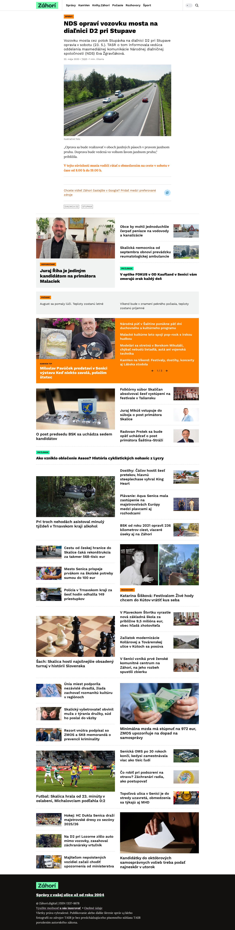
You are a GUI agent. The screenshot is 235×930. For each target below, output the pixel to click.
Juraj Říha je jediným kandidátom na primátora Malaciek (68, 276)
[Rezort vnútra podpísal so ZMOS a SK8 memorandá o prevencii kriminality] (49, 734)
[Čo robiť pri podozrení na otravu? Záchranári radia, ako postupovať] (186, 777)
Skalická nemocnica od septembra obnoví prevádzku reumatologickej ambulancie (145, 252)
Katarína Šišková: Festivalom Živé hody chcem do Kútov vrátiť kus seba (157, 597)
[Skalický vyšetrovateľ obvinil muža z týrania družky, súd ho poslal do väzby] (49, 713)
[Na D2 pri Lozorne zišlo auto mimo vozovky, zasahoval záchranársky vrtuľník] (49, 840)
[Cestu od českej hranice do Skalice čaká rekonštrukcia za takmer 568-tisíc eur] (49, 552)
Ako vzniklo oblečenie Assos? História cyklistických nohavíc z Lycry (100, 458)
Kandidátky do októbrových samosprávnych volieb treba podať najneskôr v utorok (152, 862)
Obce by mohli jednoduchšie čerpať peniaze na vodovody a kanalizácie (144, 231)
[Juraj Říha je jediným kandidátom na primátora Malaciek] (75, 238)
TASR (84, 59)
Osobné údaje (93, 908)
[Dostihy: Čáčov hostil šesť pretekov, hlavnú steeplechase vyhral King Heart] (186, 477)
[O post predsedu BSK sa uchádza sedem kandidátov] (75, 409)
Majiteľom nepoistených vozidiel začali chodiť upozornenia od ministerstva (89, 861)
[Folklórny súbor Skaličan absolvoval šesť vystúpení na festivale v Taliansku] (186, 393)
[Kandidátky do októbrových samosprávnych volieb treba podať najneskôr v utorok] (159, 832)
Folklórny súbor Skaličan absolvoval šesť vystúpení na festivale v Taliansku (145, 393)
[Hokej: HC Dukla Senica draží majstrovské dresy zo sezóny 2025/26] (49, 819)
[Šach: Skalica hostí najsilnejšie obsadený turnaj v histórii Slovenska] (75, 636)
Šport (147, 5)
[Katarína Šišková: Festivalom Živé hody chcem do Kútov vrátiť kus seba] (159, 564)
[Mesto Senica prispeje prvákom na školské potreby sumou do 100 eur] (49, 573)
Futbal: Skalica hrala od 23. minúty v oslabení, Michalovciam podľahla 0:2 (70, 798)
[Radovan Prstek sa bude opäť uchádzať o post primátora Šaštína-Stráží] (186, 435)
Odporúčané (48, 264)
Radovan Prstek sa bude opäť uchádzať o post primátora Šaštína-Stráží (141, 436)
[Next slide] (166, 371)
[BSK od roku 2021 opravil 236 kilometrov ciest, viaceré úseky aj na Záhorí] (186, 529)
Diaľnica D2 (71, 206)
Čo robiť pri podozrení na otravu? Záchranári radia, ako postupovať (142, 776)
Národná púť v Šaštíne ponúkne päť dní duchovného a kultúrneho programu (151, 326)
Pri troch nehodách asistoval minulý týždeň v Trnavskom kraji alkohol (70, 523)
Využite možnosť (58, 908)
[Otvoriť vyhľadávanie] (197, 5)
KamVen (84, 5)
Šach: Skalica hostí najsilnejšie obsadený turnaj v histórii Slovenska (75, 663)
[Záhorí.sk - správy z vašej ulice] (47, 5)
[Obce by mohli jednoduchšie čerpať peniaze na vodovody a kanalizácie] (186, 231)
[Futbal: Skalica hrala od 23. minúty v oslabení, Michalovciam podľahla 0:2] (75, 771)
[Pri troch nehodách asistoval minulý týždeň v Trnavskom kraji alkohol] (75, 496)
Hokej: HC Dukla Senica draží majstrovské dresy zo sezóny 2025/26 (89, 819)
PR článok (126, 268)
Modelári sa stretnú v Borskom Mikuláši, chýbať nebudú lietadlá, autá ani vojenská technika (153, 349)
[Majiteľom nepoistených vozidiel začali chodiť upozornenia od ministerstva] (49, 862)
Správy (71, 5)
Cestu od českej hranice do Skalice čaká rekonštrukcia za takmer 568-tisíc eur (87, 552)
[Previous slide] (152, 371)
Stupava (87, 206)
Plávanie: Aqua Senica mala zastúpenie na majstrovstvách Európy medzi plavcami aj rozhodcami (144, 504)
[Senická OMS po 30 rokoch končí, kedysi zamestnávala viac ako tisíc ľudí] (186, 755)
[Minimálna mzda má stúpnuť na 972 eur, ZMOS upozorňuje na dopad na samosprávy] (159, 703)
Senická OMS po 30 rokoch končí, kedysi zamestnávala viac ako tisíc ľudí (144, 755)
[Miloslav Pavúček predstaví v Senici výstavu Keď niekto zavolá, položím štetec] (75, 338)
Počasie (117, 5)
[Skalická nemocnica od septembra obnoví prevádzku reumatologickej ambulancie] (186, 252)
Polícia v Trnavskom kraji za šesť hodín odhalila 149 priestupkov (88, 594)
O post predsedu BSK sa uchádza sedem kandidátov (74, 436)
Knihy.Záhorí (101, 5)
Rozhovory (133, 5)
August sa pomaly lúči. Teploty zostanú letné (71, 303)
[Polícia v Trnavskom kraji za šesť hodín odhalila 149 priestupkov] (49, 594)
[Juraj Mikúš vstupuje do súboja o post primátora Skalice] (186, 414)
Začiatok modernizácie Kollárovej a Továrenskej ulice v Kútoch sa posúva (141, 642)
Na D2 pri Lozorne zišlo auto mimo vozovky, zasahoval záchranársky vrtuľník (88, 840)
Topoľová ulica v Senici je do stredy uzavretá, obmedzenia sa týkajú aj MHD (145, 798)
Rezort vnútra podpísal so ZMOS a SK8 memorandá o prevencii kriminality (87, 734)
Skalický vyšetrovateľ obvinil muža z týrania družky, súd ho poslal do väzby (89, 713)
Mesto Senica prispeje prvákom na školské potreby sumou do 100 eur (88, 573)
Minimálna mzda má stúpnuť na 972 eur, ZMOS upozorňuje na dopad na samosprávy (158, 733)
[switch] (188, 5)
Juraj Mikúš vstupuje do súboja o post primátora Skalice (141, 414)
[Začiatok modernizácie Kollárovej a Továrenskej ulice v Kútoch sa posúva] (186, 642)
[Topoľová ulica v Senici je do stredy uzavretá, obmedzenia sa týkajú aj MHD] (186, 798)
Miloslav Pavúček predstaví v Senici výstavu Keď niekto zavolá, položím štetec (73, 372)
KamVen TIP (46, 364)
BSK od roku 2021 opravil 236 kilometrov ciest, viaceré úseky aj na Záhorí (145, 529)
